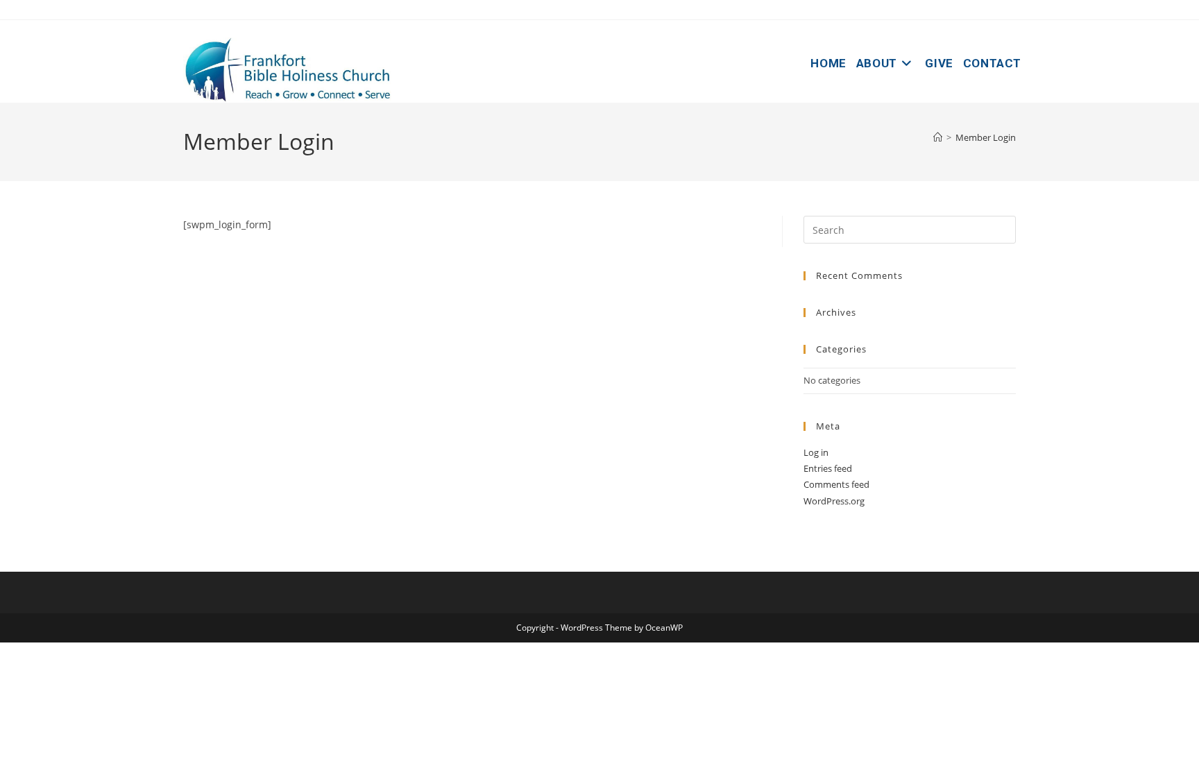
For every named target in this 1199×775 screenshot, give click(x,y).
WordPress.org (834, 501)
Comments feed (836, 484)
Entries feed (827, 468)
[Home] (937, 137)
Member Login (985, 137)
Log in (815, 452)
